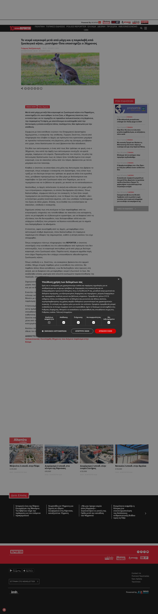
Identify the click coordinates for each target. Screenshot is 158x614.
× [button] (118, 279)
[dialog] (79, 307)
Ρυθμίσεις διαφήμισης (50, 309)
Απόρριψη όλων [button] (82, 331)
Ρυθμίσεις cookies (48, 312)
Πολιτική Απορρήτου (64, 312)
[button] (54, 331)
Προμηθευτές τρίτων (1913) (98, 296)
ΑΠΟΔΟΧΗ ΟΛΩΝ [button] (105, 331)
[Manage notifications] (4, 610)
